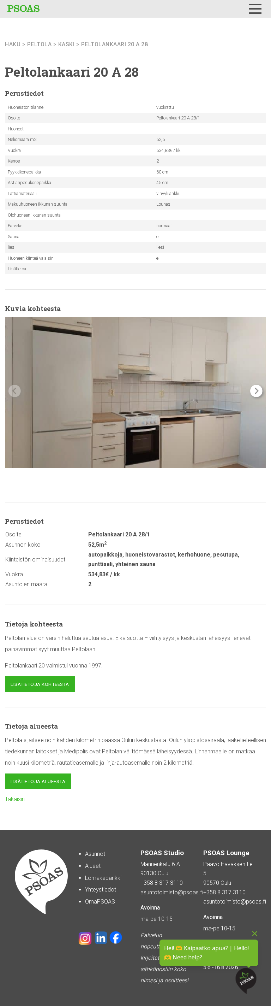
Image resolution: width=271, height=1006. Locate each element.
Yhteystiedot (100, 889)
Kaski (66, 44)
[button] (256, 391)
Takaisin (15, 799)
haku (12, 44)
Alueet (93, 866)
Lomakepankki (103, 878)
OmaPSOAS (100, 901)
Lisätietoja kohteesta (40, 684)
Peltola (39, 44)
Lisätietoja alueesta (38, 781)
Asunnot (95, 854)
